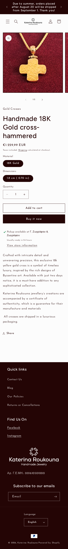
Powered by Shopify (49, 543)
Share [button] (10, 333)
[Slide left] (26, 100)
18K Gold (13, 163)
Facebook (13, 427)
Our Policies (15, 396)
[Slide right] (42, 100)
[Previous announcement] (7, 7)
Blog (10, 388)
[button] (7, 21)
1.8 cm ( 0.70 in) (18, 178)
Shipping (22, 150)
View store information (22, 245)
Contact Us (14, 379)
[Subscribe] (55, 496)
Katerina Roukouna (27, 543)
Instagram (14, 435)
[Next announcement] (61, 7)
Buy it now (34, 219)
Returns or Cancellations (23, 405)
